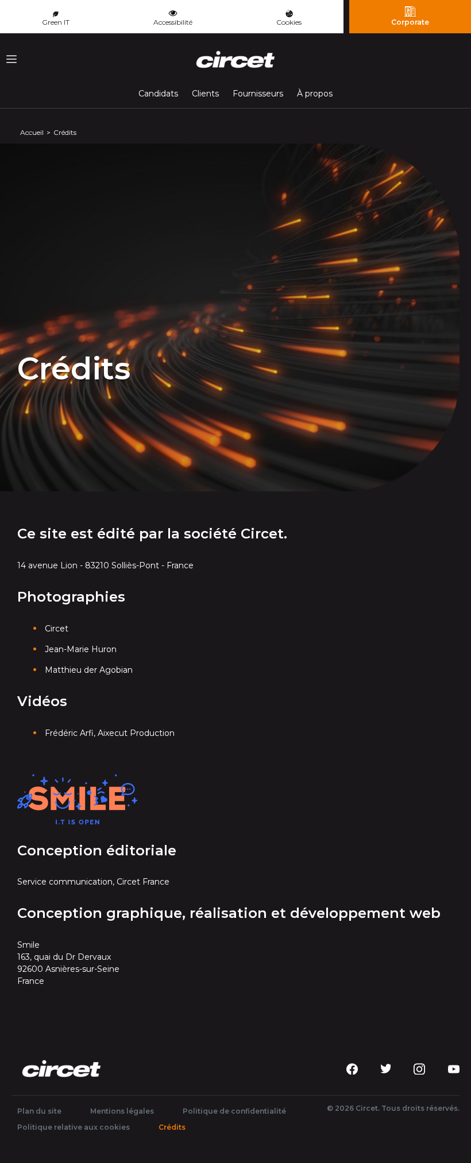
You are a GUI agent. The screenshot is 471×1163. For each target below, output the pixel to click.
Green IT (56, 22)
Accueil (32, 132)
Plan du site (39, 1111)
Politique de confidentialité (234, 1111)
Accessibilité (172, 22)
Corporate (410, 22)
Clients (205, 93)
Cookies (289, 22)
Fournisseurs (258, 93)
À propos (315, 93)
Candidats (158, 93)
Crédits (175, 1126)
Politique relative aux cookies (73, 1127)
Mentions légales (122, 1111)
